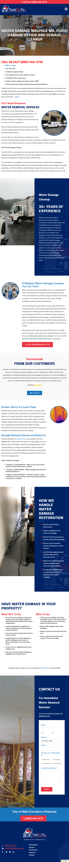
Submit (47, 789)
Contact (31, 855)
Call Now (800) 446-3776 (38, 344)
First (42, 733)
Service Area (33, 849)
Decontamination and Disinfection (58, 763)
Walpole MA (44, 668)
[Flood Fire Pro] (14, 8)
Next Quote (34, 393)
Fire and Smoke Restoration (58, 759)
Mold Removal (47, 763)
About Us (32, 852)
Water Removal (47, 759)
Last (53, 733)
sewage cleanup (21, 439)
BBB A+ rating (11, 65)
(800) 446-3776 (39, 2)
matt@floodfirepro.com (14, 848)
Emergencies (33, 844)
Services (32, 847)
